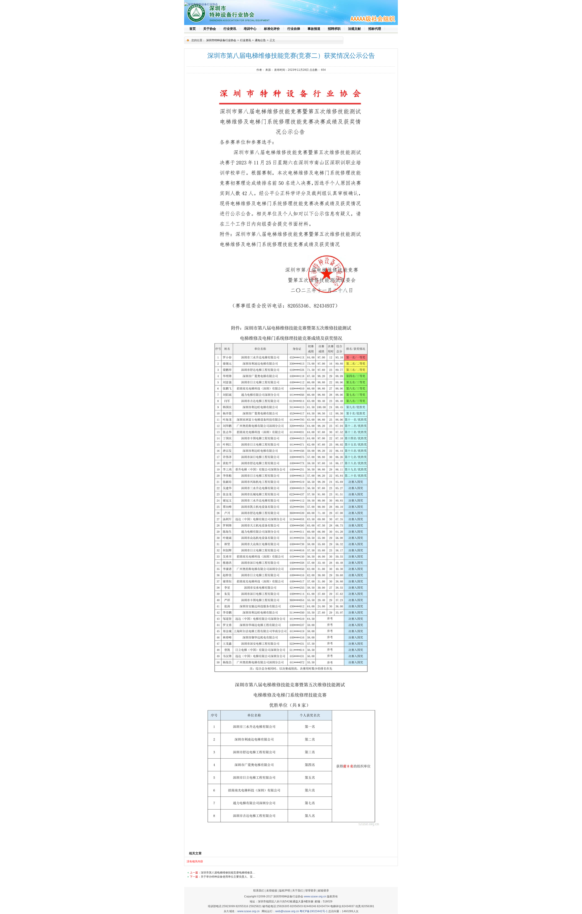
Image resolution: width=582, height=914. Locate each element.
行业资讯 (245, 40)
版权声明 (284, 890)
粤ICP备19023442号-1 (314, 911)
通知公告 (260, 40)
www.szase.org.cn (315, 896)
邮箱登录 (323, 890)
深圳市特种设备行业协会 (221, 40)
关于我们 (297, 890)
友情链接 (271, 890)
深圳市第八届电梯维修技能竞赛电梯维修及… (228, 872)
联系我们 (258, 890)
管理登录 (310, 890)
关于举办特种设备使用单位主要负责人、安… (228, 876)
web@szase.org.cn (287, 911)
